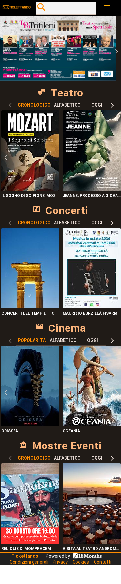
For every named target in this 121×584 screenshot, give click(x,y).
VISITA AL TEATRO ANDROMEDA (92, 548)
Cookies (81, 562)
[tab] (34, 105)
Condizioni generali (29, 562)
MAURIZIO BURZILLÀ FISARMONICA (92, 313)
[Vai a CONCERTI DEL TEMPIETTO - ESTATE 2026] (30, 307)
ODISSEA (9, 431)
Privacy (60, 562)
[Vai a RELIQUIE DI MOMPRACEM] (30, 542)
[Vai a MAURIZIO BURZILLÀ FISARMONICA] (92, 307)
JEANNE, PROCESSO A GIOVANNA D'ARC (92, 195)
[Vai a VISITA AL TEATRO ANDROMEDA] (92, 542)
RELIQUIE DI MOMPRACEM (26, 548)
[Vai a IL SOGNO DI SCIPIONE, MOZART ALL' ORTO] (30, 189)
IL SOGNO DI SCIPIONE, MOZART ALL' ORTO (30, 195)
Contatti (102, 562)
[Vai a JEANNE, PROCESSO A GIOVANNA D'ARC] (92, 189)
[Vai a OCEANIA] (92, 424)
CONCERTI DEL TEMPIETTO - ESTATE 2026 (30, 313)
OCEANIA (71, 431)
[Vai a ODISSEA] (30, 424)
